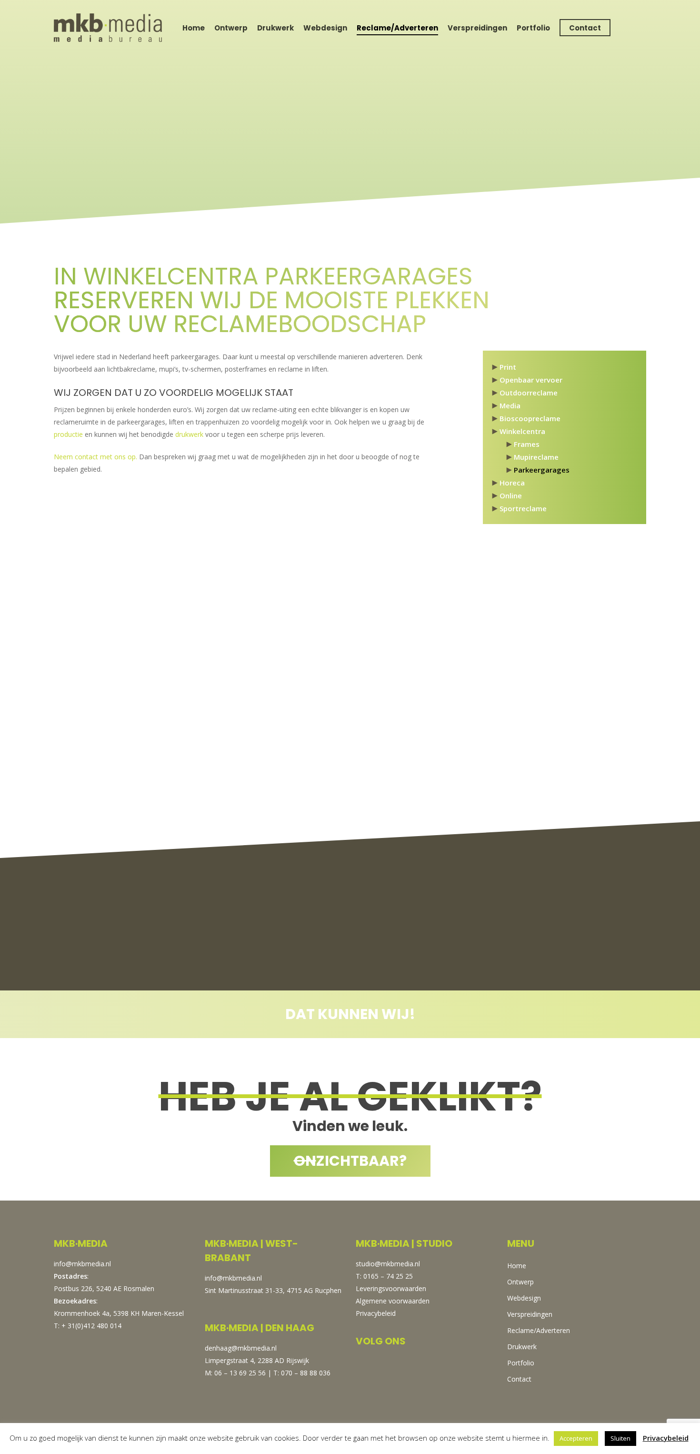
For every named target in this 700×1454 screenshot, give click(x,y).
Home (193, 28)
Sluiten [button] (620, 1438)
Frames (527, 444)
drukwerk (189, 434)
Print (508, 367)
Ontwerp (231, 28)
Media (510, 405)
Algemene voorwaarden (393, 1300)
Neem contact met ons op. (95, 456)
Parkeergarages (542, 470)
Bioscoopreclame (530, 418)
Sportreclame (523, 508)
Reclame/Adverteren (397, 28)
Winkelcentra (522, 431)
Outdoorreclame (529, 392)
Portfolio (533, 28)
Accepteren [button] (576, 1438)
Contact (585, 28)
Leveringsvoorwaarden (391, 1288)
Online (511, 495)
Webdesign (325, 28)
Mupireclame (536, 457)
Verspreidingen (477, 28)
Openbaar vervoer (531, 379)
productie (68, 434)
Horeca (512, 482)
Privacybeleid (376, 1313)
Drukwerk (275, 28)
